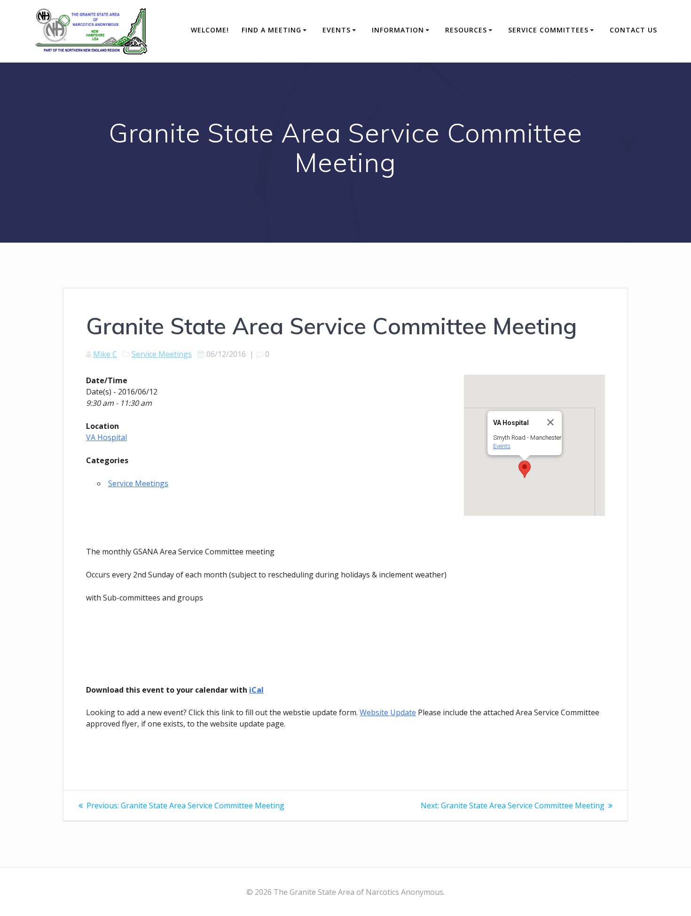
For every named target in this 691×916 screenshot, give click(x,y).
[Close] (550, 422)
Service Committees (548, 29)
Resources (466, 29)
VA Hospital (106, 437)
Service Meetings (162, 354)
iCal (256, 690)
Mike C (105, 354)
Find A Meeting (271, 29)
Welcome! (210, 29)
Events (336, 29)
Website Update (388, 712)
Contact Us (633, 29)
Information (398, 29)
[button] (524, 469)
